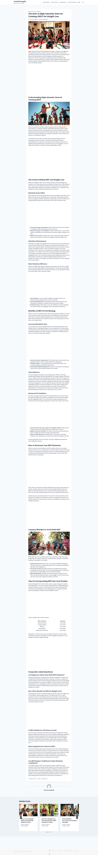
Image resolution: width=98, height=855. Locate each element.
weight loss (44, 778)
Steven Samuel (34, 19)
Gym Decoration (71, 2)
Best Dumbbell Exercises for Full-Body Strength (69, 820)
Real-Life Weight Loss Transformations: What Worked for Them (49, 820)
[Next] (77, 817)
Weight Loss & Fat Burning (34, 11)
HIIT (38, 778)
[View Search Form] (83, 2)
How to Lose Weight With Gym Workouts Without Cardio (27, 820)
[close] (49, 850)
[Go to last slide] (21, 817)
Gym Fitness (46, 2)
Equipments (63, 2)
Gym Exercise (54, 2)
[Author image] (29, 19)
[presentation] (28, 810)
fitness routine (32, 778)
